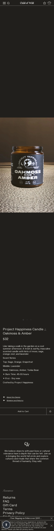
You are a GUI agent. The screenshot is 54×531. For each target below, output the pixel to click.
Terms (8, 509)
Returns (9, 497)
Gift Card (10, 505)
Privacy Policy (14, 513)
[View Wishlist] (44, 3)
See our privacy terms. (25, 529)
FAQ (6, 501)
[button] (6, 525)
